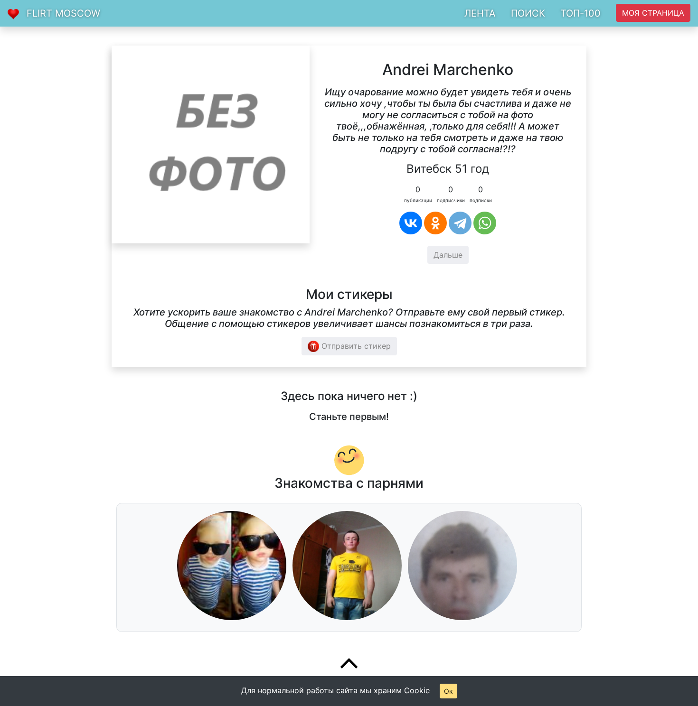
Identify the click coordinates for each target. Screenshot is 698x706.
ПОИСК (528, 13)
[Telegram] (460, 223)
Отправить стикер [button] (355, 346)
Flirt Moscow (63, 13)
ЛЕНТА (480, 13)
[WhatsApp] (484, 223)
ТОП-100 (580, 13)
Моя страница (653, 13)
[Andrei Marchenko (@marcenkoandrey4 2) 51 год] (211, 144)
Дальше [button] (448, 255)
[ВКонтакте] (410, 223)
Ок (448, 691)
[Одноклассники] (435, 223)
